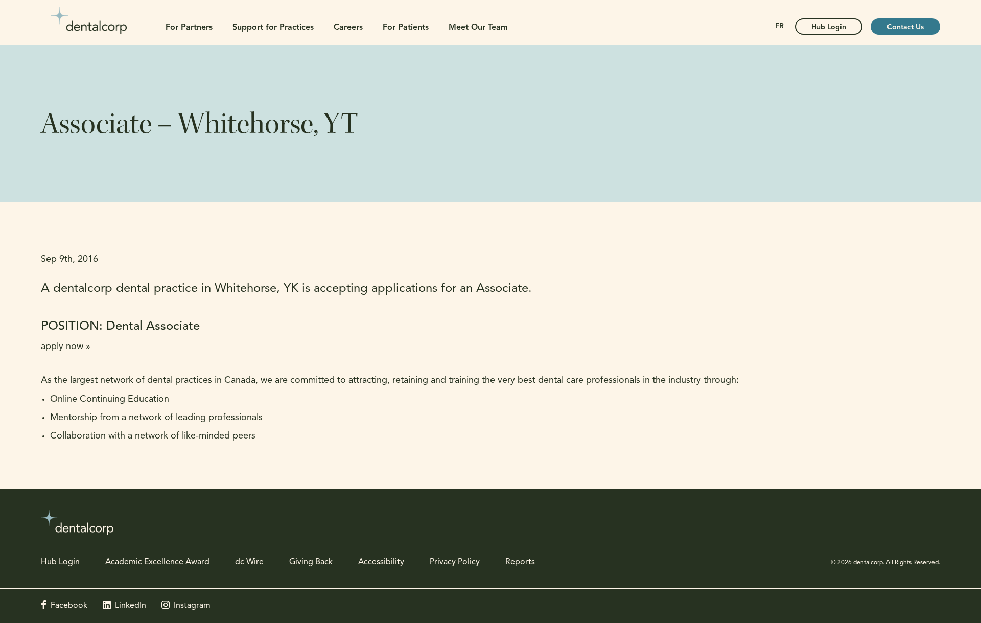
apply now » (65, 347)
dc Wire (249, 562)
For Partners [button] (189, 28)
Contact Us (905, 27)
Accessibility (381, 562)
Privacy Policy (455, 562)
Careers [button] (348, 28)
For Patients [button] (406, 28)
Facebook (69, 606)
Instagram (192, 606)
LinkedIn (130, 606)
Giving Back (311, 562)
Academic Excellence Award (157, 562)
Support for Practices (273, 28)
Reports (520, 562)
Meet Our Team (478, 28)
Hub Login (828, 27)
